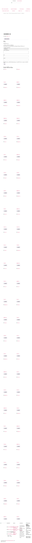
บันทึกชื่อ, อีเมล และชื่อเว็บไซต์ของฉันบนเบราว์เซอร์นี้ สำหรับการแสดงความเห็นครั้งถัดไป (16, 62)
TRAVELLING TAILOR (5, 10)
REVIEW (13, 10)
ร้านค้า (7, 13)
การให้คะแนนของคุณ (7, 47)
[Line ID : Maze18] (12, 529)
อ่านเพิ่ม (5, 84)
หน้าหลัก (5, 13)
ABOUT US (20, 10)
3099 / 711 (19, 13)
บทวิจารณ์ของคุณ (6, 50)
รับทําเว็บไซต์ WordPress (10, 540)
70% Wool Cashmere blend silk (13, 13)
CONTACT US (27, 10)
